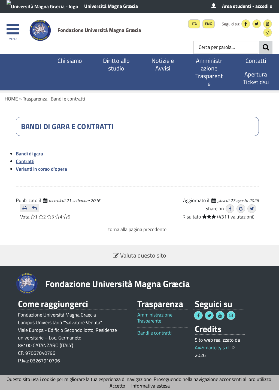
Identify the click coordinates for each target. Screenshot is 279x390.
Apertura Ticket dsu (256, 78)
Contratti (25, 161)
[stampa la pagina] (25, 208)
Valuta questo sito (142, 255)
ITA (194, 24)
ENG (208, 24)
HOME (11, 98)
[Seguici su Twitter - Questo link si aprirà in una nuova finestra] (256, 23)
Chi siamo (69, 60)
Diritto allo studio (116, 64)
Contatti (255, 60)
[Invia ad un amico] (34, 208)
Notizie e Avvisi (162, 64)
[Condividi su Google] (240, 208)
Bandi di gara (29, 153)
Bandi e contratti (68, 98)
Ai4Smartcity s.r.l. (213, 347)
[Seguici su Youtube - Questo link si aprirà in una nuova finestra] (267, 23)
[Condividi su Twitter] (251, 208)
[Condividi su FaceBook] (230, 208)
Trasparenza (35, 98)
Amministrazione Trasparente (209, 72)
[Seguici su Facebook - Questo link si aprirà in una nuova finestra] (245, 23)
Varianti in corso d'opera (41, 169)
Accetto (117, 385)
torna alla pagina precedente (137, 229)
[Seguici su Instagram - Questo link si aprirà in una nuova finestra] (267, 32)
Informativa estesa (150, 385)
